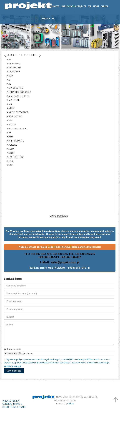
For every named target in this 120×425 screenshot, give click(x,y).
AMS (9, 104)
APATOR (11, 124)
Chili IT (70, 403)
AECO (10, 75)
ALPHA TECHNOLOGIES (19, 91)
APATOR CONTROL (17, 128)
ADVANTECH (13, 71)
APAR (10, 120)
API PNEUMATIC (15, 140)
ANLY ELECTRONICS (17, 112)
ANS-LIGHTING (14, 116)
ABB (9, 59)
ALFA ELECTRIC (15, 87)
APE (9, 132)
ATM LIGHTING (15, 156)
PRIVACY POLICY (10, 400)
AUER (10, 165)
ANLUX (10, 108)
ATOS (10, 160)
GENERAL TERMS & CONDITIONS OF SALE (14, 405)
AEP (9, 79)
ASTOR (10, 152)
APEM (10, 136)
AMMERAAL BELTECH (18, 95)
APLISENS (12, 144)
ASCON (11, 148)
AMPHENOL (13, 100)
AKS (9, 83)
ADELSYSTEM (14, 67)
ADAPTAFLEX (14, 63)
